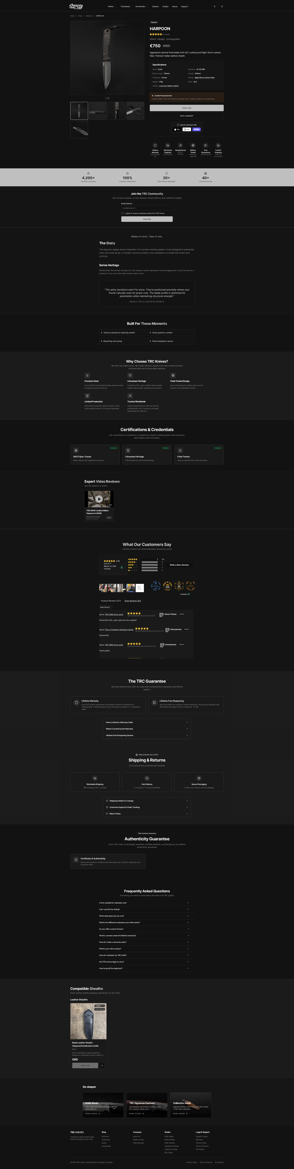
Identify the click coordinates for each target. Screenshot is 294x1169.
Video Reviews (138, 1143)
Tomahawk (125, 6)
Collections (106, 1140)
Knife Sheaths (170, 1143)
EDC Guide (169, 1152)
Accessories (140, 6)
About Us (136, 1136)
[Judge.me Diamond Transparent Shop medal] (156, 586)
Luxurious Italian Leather (169, 86)
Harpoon (89, 16)
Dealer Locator (138, 1140)
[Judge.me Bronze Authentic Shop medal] (190, 586)
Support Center (202, 1136)
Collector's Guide (171, 1149)
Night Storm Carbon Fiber (205, 78)
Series (104, 1143)
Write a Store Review (179, 565)
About (174, 6)
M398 (160, 69)
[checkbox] (122, 213)
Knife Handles (170, 1140)
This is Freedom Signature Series (119, 629)
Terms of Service (202, 1146)
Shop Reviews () (133, 601)
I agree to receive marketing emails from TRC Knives (144, 213)
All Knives (105, 1136)
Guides (165, 6)
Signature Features (172, 1146)
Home (72, 16)
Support (184, 6)
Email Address (126, 203)
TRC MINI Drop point (114, 614)
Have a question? (186, 116)
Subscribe (147, 219)
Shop (80, 16)
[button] (187, 34)
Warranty (199, 1140)
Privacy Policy (201, 1143)
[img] (113, 562)
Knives (110, 6)
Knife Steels (169, 1136)
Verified (183, 594)
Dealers (155, 6)
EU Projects (200, 1149)
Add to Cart (186, 108)
